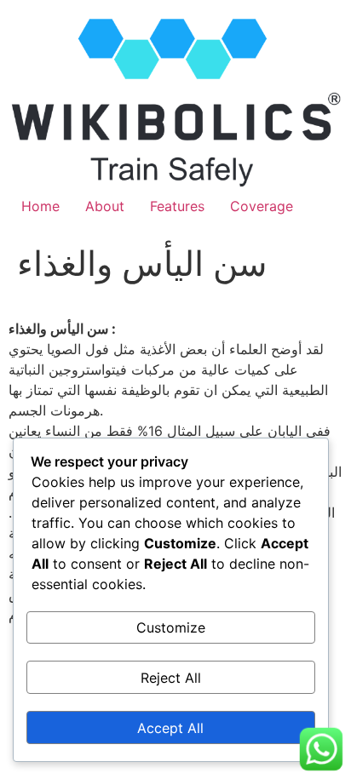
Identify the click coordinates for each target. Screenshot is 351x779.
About (104, 206)
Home (40, 206)
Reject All (171, 677)
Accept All (170, 727)
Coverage (261, 206)
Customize (170, 627)
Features (177, 206)
